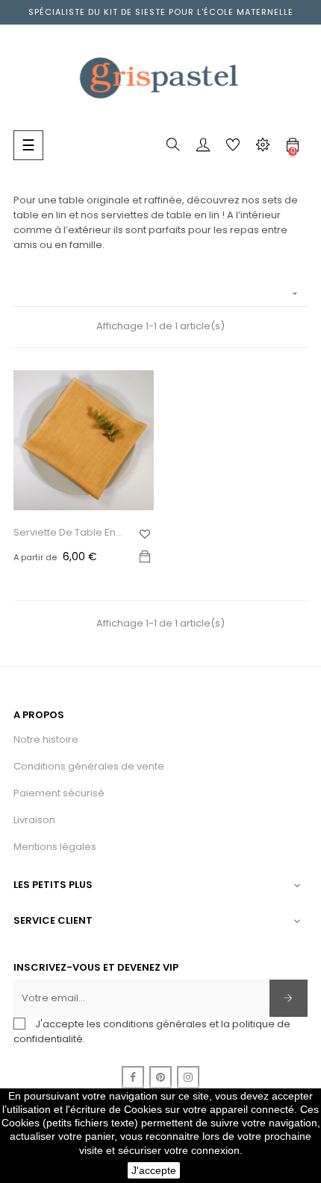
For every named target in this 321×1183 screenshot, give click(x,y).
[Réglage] (263, 147)
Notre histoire (45, 739)
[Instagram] (188, 1077)
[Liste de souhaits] (145, 534)
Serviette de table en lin (64, 532)
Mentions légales (54, 847)
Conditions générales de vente (88, 766)
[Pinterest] (160, 1077)
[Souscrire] (288, 998)
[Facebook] (133, 1077)
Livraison (34, 820)
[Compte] (203, 147)
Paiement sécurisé (59, 793)
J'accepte (153, 1170)
